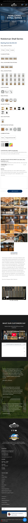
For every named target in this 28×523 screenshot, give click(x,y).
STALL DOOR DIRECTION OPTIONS (9, 62)
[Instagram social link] (14, 430)
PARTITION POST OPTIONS (7, 125)
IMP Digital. (6, 521)
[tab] (14, 344)
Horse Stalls (14, 20)
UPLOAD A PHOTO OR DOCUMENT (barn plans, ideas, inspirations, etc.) (13, 160)
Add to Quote (15, 191)
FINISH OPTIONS (5, 141)
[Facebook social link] (12, 430)
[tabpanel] (14, 335)
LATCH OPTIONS (5, 87)
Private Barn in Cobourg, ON (13, 344)
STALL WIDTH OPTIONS (6, 45)
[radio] (3, 50)
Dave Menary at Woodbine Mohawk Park (13, 348)
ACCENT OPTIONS (5, 104)
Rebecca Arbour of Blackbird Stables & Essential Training (13, 355)
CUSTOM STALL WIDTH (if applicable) (9, 150)
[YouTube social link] (16, 430)
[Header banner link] (14, 1)
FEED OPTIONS (4, 95)
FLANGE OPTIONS (5, 54)
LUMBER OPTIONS (5, 133)
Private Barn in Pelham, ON (14, 351)
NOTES (2, 169)
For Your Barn (6, 20)
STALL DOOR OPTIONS (6, 70)
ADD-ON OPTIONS (5, 116)
